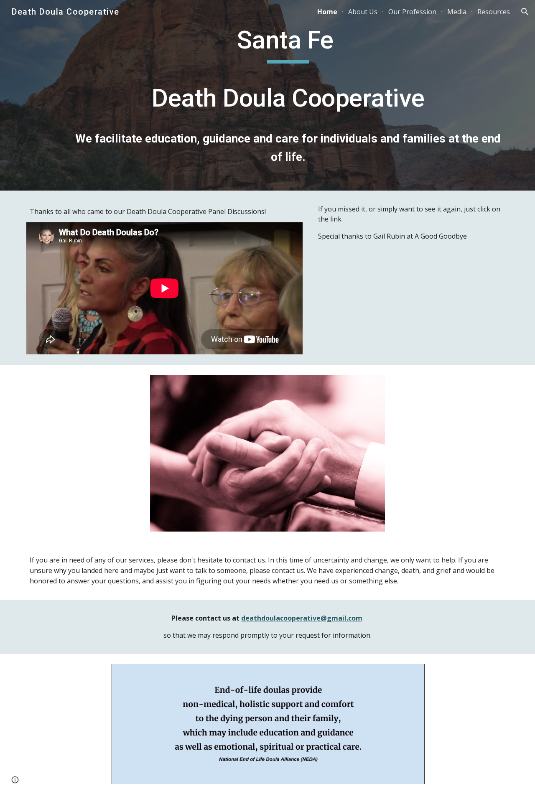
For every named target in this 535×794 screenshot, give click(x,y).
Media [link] (456, 11)
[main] (288, 95)
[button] (525, 12)
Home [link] (327, 11)
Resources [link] (493, 11)
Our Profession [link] (412, 11)
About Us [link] (362, 11)
